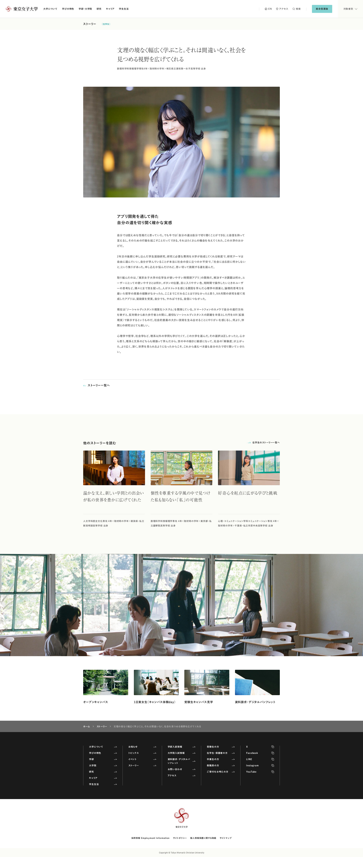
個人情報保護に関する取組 (203, 838)
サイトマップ (226, 838)
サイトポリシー (180, 838)
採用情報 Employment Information (150, 838)
